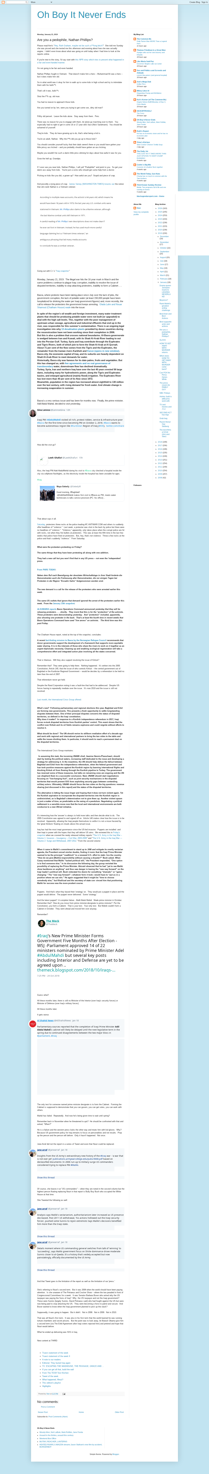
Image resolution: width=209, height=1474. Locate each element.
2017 (160, 445)
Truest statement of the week (55, 1353)
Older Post (119, 1412)
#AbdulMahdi (50, 955)
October (163, 248)
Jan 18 (75, 1020)
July (162, 261)
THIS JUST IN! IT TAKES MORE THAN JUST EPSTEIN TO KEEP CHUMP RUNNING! (151, 156)
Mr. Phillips (65, 209)
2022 (160, 223)
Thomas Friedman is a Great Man (151, 50)
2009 (160, 474)
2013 (160, 460)
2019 (160, 233)
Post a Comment (48, 1407)
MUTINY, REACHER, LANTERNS (53, 1442)
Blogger (115, 1454)
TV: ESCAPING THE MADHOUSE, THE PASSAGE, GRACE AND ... (73, 1366)
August (163, 257)
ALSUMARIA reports (46, 609)
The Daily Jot (142, 151)
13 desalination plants (73, 329)
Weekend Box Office (47, 1438)
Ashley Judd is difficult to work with (166, 398)
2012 (160, 463)
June (162, 264)
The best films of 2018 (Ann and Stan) (165, 433)
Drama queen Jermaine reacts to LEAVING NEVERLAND (165, 291)
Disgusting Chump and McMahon (149, 93)
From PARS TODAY (46, 570)
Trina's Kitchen (143, 142)
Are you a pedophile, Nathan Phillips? (165, 333)
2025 (160, 212)
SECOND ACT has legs (166, 414)
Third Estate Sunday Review (149, 185)
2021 (160, 226)
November (164, 242)
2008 (160, 478)
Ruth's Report (143, 131)
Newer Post (43, 1412)
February (164, 279)
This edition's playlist (51, 1383)
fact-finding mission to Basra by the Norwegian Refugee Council (76, 640)
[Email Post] (64, 1394)
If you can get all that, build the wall (58, 1369)
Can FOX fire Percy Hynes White (165, 376)
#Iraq (39, 480)
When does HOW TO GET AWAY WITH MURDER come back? (165, 362)
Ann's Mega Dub (144, 82)
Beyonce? (164, 300)
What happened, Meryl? (52, 1379)
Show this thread (46, 1177)
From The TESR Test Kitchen (55, 1373)
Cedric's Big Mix (144, 165)
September (164, 252)
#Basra (88, 470)
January (163, 282)
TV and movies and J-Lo (166, 407)
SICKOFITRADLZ (144, 111)
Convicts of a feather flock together (150, 167)
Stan (139, 208)
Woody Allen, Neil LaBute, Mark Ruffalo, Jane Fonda (61, 1432)
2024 (160, 215)
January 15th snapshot (63, 603)
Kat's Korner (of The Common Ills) (151, 100)
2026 (160, 208)
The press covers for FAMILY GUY (165, 386)
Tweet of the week (50, 1376)
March (163, 275)
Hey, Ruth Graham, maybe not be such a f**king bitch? (78, 45)
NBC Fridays (165, 393)
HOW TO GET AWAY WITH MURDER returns (165, 347)
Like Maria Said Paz (145, 61)
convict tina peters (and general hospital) (152, 75)
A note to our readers (51, 1359)
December (164, 236)
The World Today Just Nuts (148, 174)
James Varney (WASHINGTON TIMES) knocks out (92, 184)
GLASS (163, 340)
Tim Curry (140, 113)
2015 (160, 453)
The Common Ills (144, 39)
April (162, 272)
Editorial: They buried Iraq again (56, 1363)
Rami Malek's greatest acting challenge (165, 307)
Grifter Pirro (141, 84)
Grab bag (163, 418)
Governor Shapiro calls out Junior (149, 64)
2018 (160, 442)
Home (81, 1412)
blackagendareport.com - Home (150, 196)
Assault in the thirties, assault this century (56, 1435)
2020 (160, 230)
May (162, 268)
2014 (160, 456)
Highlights (46, 1386)
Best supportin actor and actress (166, 324)
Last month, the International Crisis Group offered (59, 699)
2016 (160, 449)
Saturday (41, 524)
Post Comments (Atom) (58, 1417)
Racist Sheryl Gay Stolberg (165, 424)
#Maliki (74, 1165)
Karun (103, 351)
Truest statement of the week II (56, 1356)
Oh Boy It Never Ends (81, 15)
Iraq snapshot (62, 271)
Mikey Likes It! (143, 91)
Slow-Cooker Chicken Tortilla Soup (149, 145)
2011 (160, 467)
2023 (160, 219)
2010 (160, 470)
